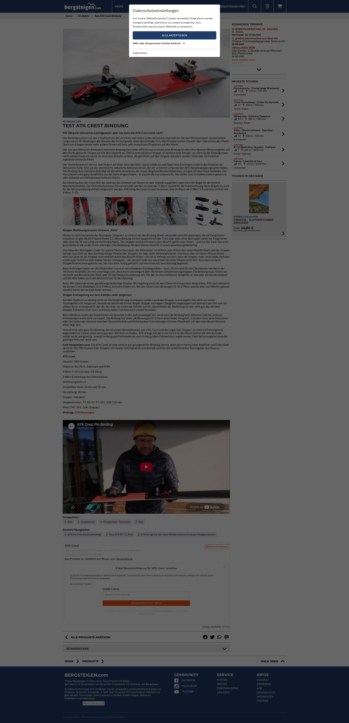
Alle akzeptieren (174, 35)
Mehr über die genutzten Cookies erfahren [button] (157, 43)
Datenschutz (140, 52)
